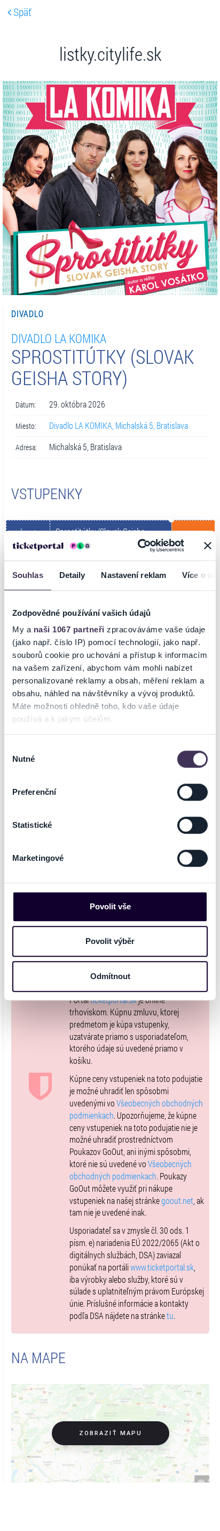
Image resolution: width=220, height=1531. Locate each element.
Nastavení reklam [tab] (133, 575)
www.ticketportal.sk (162, 1267)
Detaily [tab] (72, 575)
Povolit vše (110, 906)
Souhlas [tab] (27, 575)
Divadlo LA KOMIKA (58, 338)
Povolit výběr (110, 941)
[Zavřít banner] (207, 545)
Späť (21, 12)
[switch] (192, 792)
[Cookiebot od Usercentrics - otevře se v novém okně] (139, 545)
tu (170, 1315)
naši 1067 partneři (69, 629)
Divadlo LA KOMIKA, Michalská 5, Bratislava (118, 425)
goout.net (177, 1200)
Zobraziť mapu (110, 1433)
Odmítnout (110, 976)
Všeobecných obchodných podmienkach (130, 1170)
